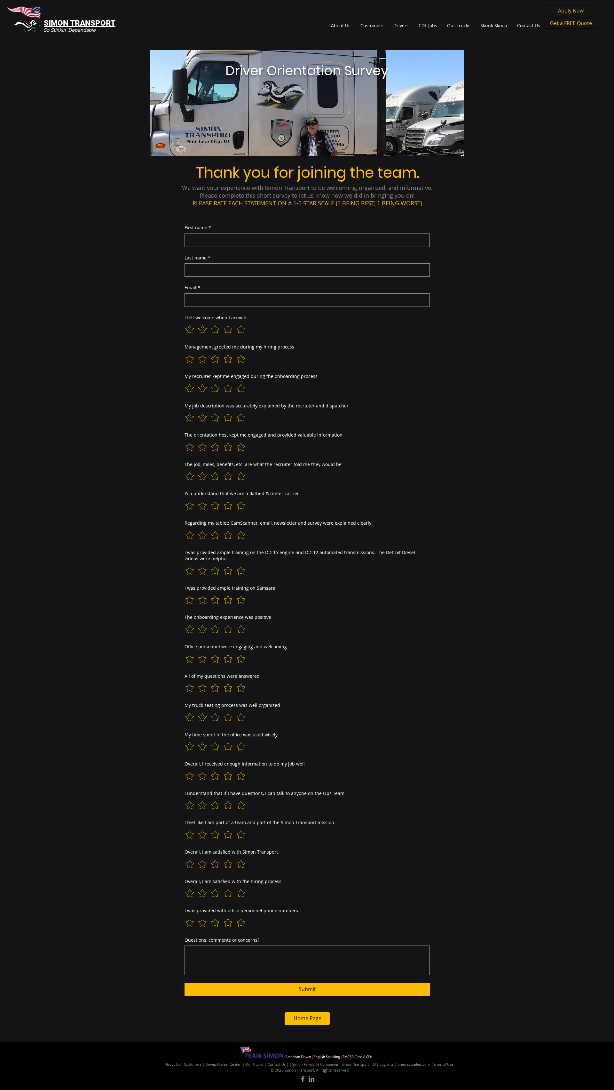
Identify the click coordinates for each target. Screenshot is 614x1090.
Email (192, 287)
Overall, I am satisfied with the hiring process (233, 881)
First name (198, 228)
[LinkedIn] (311, 1079)
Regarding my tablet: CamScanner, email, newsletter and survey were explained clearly (278, 523)
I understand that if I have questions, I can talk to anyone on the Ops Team (264, 793)
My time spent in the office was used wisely (231, 735)
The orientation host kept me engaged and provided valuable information (263, 435)
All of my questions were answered (222, 676)
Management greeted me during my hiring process (239, 347)
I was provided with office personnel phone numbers (241, 910)
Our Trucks (254, 1064)
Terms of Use (442, 1064)
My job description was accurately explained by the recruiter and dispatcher (267, 406)
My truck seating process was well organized (232, 705)
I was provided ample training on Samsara (230, 588)
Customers (192, 1064)
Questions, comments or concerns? (222, 940)
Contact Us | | (280, 1064)
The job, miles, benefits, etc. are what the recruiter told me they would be (263, 464)
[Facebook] (303, 1079)
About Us (172, 1064)
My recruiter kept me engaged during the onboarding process (251, 376)
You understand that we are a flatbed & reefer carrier (242, 493)
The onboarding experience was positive (228, 617)
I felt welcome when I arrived (216, 318)
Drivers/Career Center (222, 1064)
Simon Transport (355, 1064)
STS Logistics (383, 1064)
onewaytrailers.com (414, 1064)
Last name (197, 258)
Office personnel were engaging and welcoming (236, 646)
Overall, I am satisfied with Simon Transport (231, 852)
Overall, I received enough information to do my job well (245, 764)
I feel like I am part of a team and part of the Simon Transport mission (259, 822)
